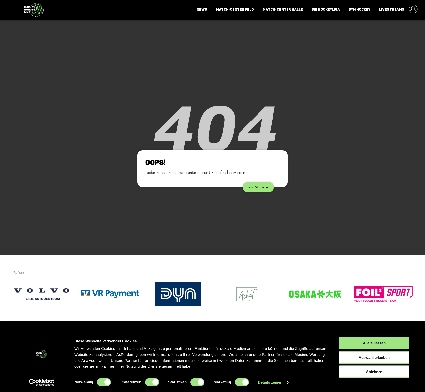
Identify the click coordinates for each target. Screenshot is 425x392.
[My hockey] (413, 10)
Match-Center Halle (283, 9)
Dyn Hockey (359, 9)
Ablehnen (374, 372)
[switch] (152, 382)
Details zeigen (270, 382)
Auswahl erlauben (374, 357)
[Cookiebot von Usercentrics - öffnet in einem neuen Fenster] (41, 382)
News (202, 9)
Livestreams (391, 9)
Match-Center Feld (235, 9)
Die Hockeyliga (326, 9)
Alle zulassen (374, 343)
